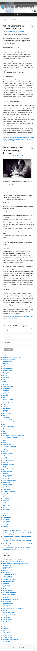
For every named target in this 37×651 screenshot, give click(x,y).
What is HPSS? (7, 509)
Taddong (5, 626)
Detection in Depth (8, 399)
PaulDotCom (6, 598)
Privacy (5, 457)
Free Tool (5, 406)
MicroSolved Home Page (9, 592)
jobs (4, 428)
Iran (4, 424)
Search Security (7, 607)
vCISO (4, 502)
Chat (4, 379)
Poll (4, 455)
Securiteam (6, 610)
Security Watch (7, 621)
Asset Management (8, 368)
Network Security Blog (9, 594)
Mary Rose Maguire (21, 156)
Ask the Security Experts (13, 137)
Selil (4, 623)
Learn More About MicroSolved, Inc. (17, 14)
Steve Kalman (6, 625)
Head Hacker (6, 572)
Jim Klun (5, 526)
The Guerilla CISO (7, 636)
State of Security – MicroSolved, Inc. (15, 530)
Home (4, 14)
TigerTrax (5, 493)
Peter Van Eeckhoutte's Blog (10, 599)
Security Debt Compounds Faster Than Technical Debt (17, 543)
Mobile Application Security (10, 437)
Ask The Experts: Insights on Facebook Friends (14, 27)
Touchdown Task (7, 498)
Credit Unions (6, 392)
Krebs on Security (7, 587)
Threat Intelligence (8, 488)
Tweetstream (6, 500)
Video (4, 504)
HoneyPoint (6, 412)
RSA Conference (7, 605)
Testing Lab (6, 486)
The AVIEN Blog (7, 632)
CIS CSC (5, 383)
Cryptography (6, 394)
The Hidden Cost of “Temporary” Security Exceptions (17, 536)
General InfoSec (7, 408)
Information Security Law (9, 574)
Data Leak (5, 395)
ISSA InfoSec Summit (8, 426)
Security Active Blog (8, 612)
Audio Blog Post (7, 370)
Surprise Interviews (8, 484)
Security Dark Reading (9, 614)
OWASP (5, 442)
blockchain (6, 374)
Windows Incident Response (10, 639)
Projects (5, 459)
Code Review (6, 388)
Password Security (8, 444)
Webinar (5, 507)
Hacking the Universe (8, 570)
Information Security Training (10, 421)
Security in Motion (8, 616)
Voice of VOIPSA (7, 637)
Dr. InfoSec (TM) (7, 565)
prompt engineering (8, 460)
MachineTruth (6, 430)
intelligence (6, 423)
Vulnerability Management (10, 506)
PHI (4, 448)
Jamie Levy (6, 583)
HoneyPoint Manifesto (9, 413)
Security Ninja (6, 617)
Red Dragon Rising (8, 468)
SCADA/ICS (6, 477)
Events (4, 404)
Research (5, 473)
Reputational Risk (7, 471)
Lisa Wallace (6, 521)
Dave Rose (5, 523)
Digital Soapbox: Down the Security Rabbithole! (15, 563)
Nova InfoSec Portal (8, 596)
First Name (7, 336)
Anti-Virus (5, 363)
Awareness (6, 372)
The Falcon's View (8, 634)
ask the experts (15, 139)
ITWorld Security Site (8, 581)
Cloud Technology (8, 386)
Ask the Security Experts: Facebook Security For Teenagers (14, 150)
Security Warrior (7, 619)
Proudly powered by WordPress (18, 648)
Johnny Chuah (7, 525)
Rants (4, 466)
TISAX (4, 495)
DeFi (4, 397)
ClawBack (5, 385)
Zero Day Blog (6, 641)
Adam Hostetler (7, 517)
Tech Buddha (6, 630)
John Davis (6, 519)
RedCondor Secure (8, 603)
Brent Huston (21, 31)
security (11, 318)
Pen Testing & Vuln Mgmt (9, 446)
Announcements (7, 361)
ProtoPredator (6, 462)
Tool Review (6, 497)
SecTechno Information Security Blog (13, 608)
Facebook (21, 139)
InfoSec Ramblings (8, 578)
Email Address (8, 331)
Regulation (6, 469)
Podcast (5, 451)
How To (5, 415)
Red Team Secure (7, 601)
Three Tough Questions (9, 491)
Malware (5, 432)
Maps (4, 433)
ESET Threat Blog (7, 567)
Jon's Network (6, 585)
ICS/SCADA (6, 417)
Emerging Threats (7, 401)
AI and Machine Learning (9, 359)
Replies (12, 140)
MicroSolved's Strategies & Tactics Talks (13, 435)
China (4, 381)
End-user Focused (24, 137)
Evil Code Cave (7, 569)
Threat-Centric (6, 489)
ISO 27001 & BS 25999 (9, 580)
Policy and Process (8, 453)
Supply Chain (6, 482)
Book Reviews (6, 375)
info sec (26, 139)
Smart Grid (6, 479)
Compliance (6, 390)
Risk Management (7, 475)
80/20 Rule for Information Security (12, 357)
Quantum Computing (8, 464)
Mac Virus (5, 588)
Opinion (5, 441)
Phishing (5, 450)
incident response (7, 419)
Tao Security (6, 628)
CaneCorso (6, 377)
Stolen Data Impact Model (10, 480)
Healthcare (5, 410)
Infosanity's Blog (7, 576)
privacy (31, 139)
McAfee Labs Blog (7, 590)
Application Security (8, 365)
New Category (6, 439)
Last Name (7, 342)
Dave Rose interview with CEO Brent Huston (14, 561)
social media (6, 140)
